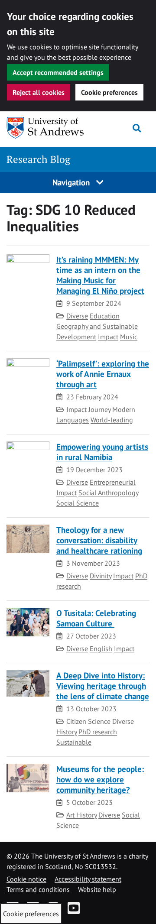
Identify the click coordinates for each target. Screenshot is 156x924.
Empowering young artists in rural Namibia (102, 451)
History (66, 731)
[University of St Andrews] (45, 128)
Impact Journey (88, 409)
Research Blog (38, 159)
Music (128, 336)
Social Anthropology (108, 492)
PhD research (97, 731)
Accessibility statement (88, 879)
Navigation (72, 182)
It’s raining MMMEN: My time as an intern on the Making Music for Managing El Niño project (100, 275)
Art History (81, 815)
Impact (108, 336)
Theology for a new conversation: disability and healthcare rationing (99, 540)
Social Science (77, 503)
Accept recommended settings (58, 72)
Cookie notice (26, 879)
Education (105, 315)
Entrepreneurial (113, 482)
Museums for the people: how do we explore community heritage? (100, 779)
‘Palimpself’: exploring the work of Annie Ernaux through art (102, 373)
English (101, 648)
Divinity (100, 575)
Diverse (77, 315)
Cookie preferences (109, 92)
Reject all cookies (39, 92)
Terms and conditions (38, 889)
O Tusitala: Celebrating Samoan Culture (96, 618)
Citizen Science (88, 721)
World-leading (112, 419)
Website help (97, 889)
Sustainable (73, 742)
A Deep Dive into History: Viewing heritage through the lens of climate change (102, 685)
